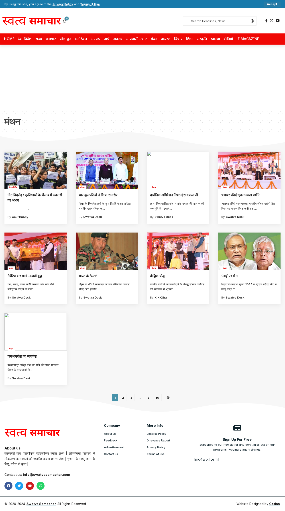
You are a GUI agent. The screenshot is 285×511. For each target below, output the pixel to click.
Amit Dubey (20, 217)
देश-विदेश (13, 187)
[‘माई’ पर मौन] (249, 251)
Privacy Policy (63, 4)
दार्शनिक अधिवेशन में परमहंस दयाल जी (174, 195)
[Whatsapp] (41, 486)
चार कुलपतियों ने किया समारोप (98, 195)
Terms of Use (90, 4)
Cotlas (274, 504)
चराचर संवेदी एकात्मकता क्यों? (240, 195)
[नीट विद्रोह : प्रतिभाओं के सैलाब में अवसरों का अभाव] (35, 170)
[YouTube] (278, 21)
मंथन (82, 187)
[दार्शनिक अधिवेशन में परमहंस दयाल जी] (178, 170)
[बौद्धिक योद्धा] (178, 251)
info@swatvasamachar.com (46, 474)
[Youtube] (30, 486)
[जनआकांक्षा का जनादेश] (35, 331)
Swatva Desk (92, 216)
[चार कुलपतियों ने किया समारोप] (107, 170)
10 (157, 397)
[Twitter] (272, 21)
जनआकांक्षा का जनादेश (22, 356)
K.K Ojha (161, 297)
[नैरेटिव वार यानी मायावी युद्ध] (35, 251)
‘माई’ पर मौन (229, 276)
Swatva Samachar (41, 504)
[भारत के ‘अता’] (107, 251)
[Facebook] (266, 21)
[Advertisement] (142, 78)
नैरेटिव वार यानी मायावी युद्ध (25, 276)
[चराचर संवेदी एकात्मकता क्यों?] (249, 170)
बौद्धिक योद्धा (157, 276)
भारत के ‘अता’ (88, 276)
